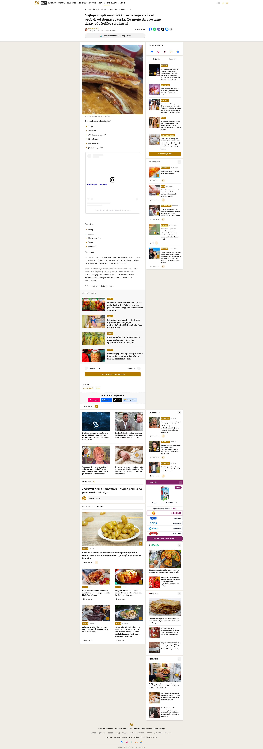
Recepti (96, 9)
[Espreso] (110, 733)
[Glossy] (125, 733)
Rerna (98, 388)
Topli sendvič (88, 388)
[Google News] (177, 51)
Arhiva (130, 737)
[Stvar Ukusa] (168, 733)
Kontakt (124, 737)
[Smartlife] (141, 733)
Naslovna (88, 9)
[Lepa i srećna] (132, 733)
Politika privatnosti (139, 737)
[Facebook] (152, 51)
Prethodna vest (94, 368)
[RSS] (171, 51)
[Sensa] (149, 733)
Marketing (117, 737)
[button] (139, 29)
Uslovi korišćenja (151, 737)
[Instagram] (158, 51)
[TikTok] (165, 51)
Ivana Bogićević (93, 28)
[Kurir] (93, 733)
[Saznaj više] (179, 545)
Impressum (109, 737)
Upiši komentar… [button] (95, 498)
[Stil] (37, 3)
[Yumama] (158, 733)
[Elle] (118, 733)
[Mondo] (102, 733)
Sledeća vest (131, 368)
